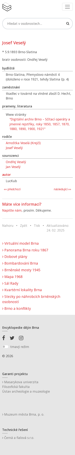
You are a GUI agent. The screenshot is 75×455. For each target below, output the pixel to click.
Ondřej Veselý (16, 162)
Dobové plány (15, 256)
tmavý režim (19, 347)
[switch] (5, 346)
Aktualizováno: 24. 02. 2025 (58, 227)
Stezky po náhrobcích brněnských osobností (31, 299)
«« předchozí (12, 189)
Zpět (23, 225)
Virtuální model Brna (21, 243)
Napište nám (12, 210)
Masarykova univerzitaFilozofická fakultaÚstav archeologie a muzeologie (26, 387)
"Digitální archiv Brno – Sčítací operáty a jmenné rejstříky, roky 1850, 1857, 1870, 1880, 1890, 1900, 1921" (39, 124)
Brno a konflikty (17, 308)
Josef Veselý (14, 148)
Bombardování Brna (20, 263)
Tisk (37, 225)
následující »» (62, 189)
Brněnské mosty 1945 (21, 269)
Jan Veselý (13, 167)
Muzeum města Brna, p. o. (23, 414)
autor (6, 174)
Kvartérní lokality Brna (22, 289)
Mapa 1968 (13, 276)
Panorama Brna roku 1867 (25, 250)
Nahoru (7, 225)
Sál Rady (10, 283)
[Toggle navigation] (67, 7)
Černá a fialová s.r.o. (18, 437)
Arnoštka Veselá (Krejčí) (23, 143)
